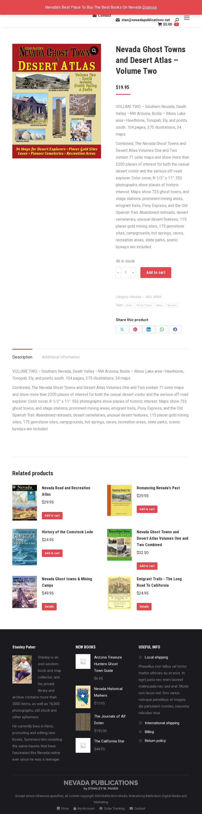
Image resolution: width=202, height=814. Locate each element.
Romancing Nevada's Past (158, 488)
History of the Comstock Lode (67, 532)
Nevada (135, 297)
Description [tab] (22, 357)
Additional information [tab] (61, 357)
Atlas (129, 305)
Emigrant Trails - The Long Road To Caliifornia (159, 582)
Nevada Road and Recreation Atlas (66, 491)
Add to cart (155, 272)
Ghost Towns (144, 305)
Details (49, 606)
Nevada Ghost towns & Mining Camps (67, 582)
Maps (159, 305)
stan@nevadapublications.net (145, 20)
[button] (94, 50)
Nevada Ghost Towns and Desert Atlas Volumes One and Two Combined (162, 538)
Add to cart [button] (52, 515)
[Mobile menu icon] (187, 18)
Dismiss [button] (149, 7)
